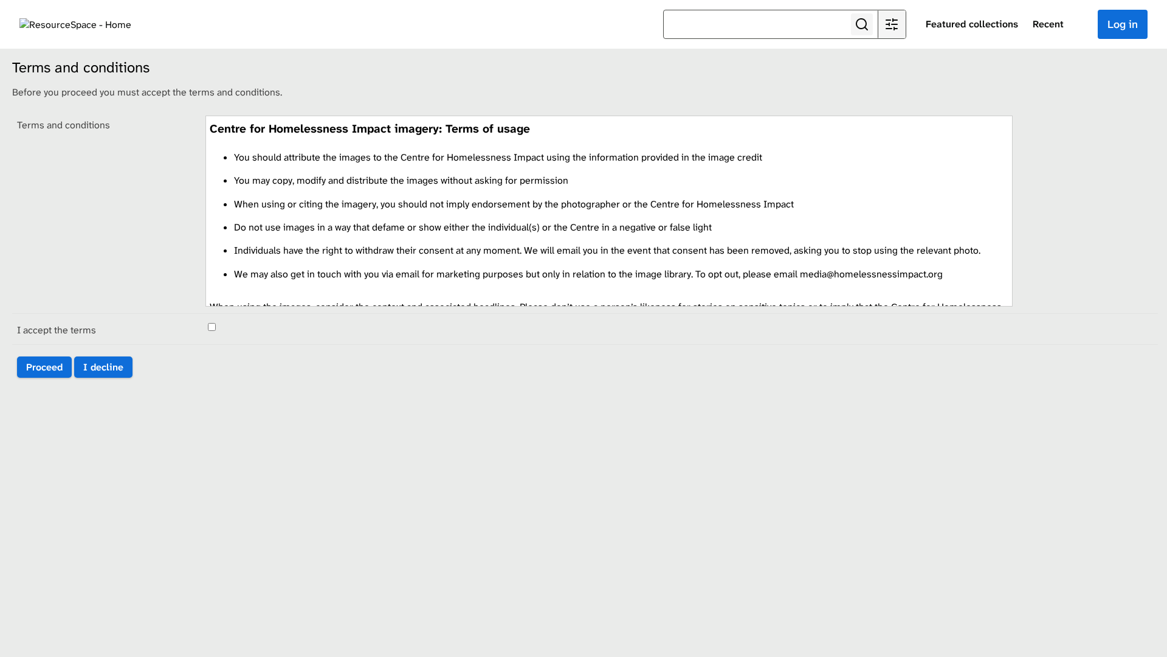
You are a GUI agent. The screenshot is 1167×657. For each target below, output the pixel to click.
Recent (1048, 24)
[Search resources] (862, 24)
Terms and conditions (63, 125)
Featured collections (972, 24)
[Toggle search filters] (892, 24)
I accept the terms (56, 330)
